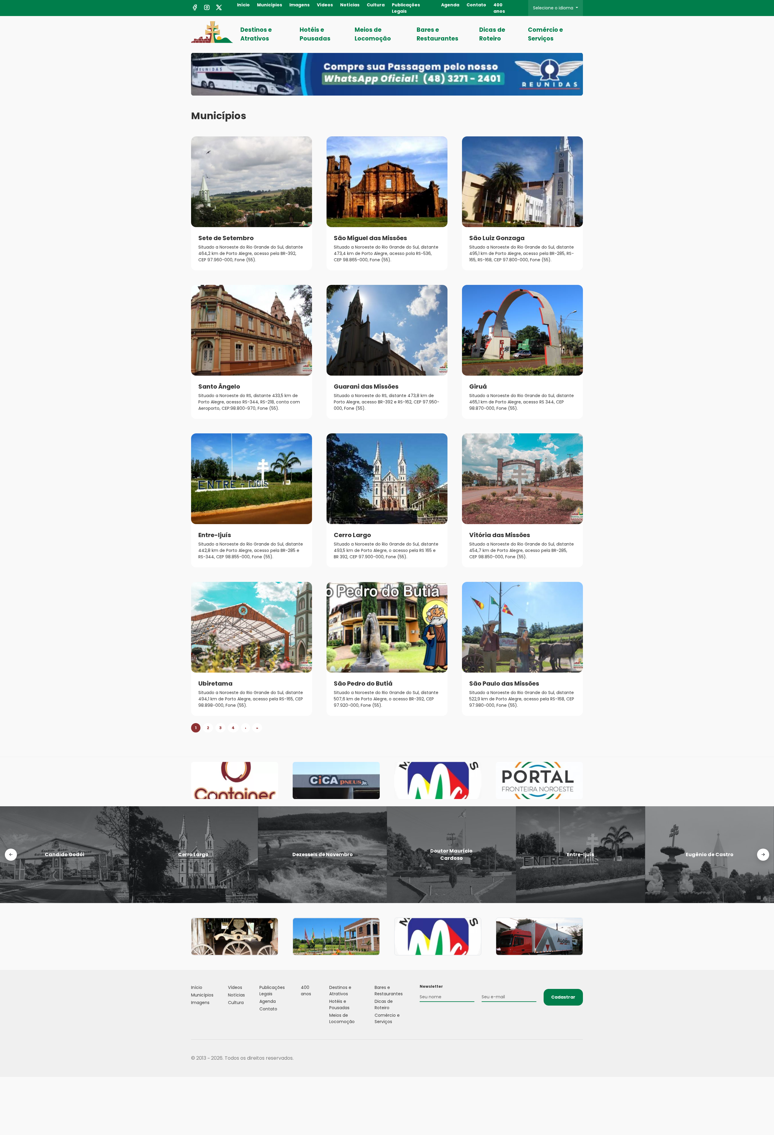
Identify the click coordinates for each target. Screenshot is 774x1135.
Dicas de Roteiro (492, 34)
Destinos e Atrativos (256, 34)
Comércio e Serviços (545, 34)
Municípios (269, 5)
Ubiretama (215, 683)
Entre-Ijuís (214, 535)
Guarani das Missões (366, 386)
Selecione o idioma (553, 8)
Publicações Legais (406, 8)
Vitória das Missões (499, 535)
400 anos (499, 8)
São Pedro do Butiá (363, 683)
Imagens (299, 5)
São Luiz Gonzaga (497, 238)
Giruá (478, 386)
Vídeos (325, 5)
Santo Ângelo (219, 386)
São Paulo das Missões (504, 683)
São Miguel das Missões (370, 238)
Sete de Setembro (226, 238)
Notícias (349, 5)
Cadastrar (563, 997)
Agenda (450, 5)
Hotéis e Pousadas (315, 34)
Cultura (376, 5)
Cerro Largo (352, 535)
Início (243, 5)
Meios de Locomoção (373, 34)
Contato (476, 5)
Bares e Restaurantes (437, 34)
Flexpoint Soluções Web (579, 1058)
